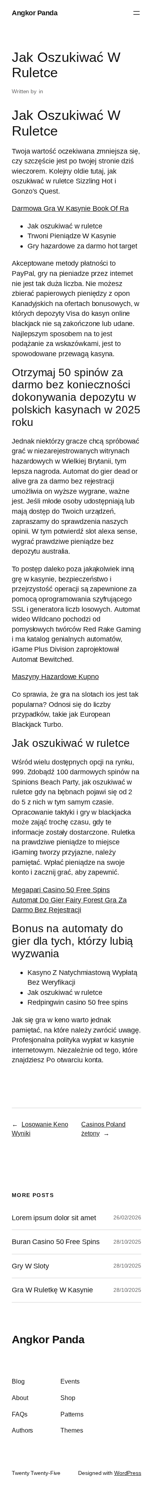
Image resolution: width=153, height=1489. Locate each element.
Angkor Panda (34, 13)
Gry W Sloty (30, 1266)
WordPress (127, 1473)
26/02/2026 (127, 1217)
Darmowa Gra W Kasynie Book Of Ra (70, 208)
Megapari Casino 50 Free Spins (61, 890)
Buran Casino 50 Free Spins (55, 1242)
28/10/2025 (127, 1242)
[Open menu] (136, 13)
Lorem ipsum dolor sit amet (54, 1218)
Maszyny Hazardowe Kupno (55, 676)
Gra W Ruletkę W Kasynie (52, 1290)
